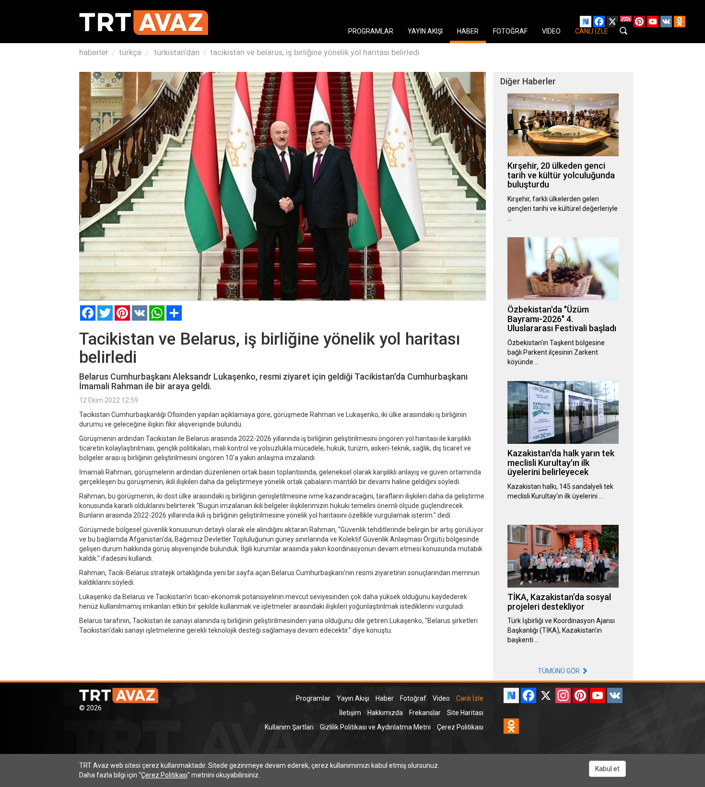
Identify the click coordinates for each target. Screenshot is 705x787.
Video (441, 698)
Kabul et (607, 769)
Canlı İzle (469, 698)
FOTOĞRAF (510, 31)
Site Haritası (465, 713)
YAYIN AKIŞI (425, 31)
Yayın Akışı (353, 698)
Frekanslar (425, 713)
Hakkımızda (385, 713)
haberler (93, 52)
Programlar (313, 698)
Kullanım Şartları (289, 727)
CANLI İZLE (591, 31)
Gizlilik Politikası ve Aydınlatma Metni (375, 727)
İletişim (350, 713)
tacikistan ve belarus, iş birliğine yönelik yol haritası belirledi (315, 52)
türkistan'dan (176, 52)
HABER (468, 31)
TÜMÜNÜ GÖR (559, 671)
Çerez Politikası (460, 727)
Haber (385, 698)
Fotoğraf (413, 698)
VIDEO (551, 31)
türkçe (130, 52)
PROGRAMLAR (370, 31)
